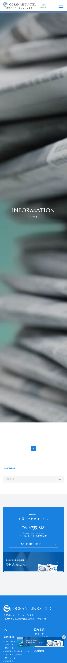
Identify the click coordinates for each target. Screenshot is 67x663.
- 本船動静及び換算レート (16, 651)
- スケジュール (10, 644)
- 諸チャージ (9, 657)
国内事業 (39, 629)
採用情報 (39, 651)
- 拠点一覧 (8, 647)
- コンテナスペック (12, 654)
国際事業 (9, 637)
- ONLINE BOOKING (14, 641)
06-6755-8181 (33, 527)
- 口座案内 (8, 661)
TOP (6, 629)
